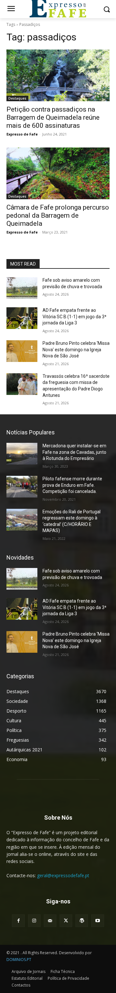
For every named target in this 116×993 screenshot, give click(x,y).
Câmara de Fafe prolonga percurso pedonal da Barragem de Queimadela (57, 215)
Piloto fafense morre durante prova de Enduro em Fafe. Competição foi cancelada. (72, 485)
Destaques (17, 98)
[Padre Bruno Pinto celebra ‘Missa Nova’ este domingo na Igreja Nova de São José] (21, 351)
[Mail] (50, 920)
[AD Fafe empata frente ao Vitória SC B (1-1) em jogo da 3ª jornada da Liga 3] (21, 318)
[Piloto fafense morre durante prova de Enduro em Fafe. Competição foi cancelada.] (21, 486)
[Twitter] (66, 920)
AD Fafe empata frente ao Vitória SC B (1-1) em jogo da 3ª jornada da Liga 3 (74, 316)
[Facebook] (18, 920)
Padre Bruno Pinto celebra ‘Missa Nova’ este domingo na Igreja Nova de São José (76, 349)
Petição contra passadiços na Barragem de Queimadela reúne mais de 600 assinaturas (53, 117)
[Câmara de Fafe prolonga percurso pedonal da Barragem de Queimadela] (58, 173)
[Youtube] (97, 920)
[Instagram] (34, 920)
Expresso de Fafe (22, 134)
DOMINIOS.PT (18, 959)
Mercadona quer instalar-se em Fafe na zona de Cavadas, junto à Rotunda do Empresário (74, 452)
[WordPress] (81, 920)
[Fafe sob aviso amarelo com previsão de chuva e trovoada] (21, 288)
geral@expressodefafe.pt (63, 875)
